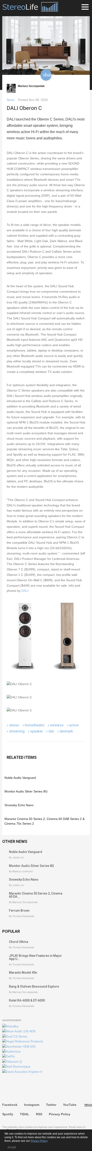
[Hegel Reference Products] (22, 1041)
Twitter (51, 1104)
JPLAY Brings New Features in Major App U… (35, 957)
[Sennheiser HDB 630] (19, 1046)
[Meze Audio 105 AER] (19, 1031)
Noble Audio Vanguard (20, 777)
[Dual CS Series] (14, 1036)
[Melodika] (10, 1026)
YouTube (69, 1104)
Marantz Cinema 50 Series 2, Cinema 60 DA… (35, 895)
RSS (39, 1114)
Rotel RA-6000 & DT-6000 (27, 1000)
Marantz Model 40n (23, 972)
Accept (11, 1147)
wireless (57, 725)
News (11, 100)
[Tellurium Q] (12, 1061)
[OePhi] (8, 1056)
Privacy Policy (59, 1114)
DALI (24, 590)
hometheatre (34, 725)
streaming (17, 731)
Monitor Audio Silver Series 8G (26, 791)
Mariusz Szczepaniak (31, 86)
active (74, 725)
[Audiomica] (11, 1051)
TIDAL (24, 1114)
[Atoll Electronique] (16, 1066)
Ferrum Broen (19, 910)
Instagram (31, 1104)
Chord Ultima (18, 942)
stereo (14, 725)
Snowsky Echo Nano (18, 805)
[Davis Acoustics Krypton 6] (22, 1071)
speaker (36, 731)
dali (51, 731)
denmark (66, 731)
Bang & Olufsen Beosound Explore (34, 986)
